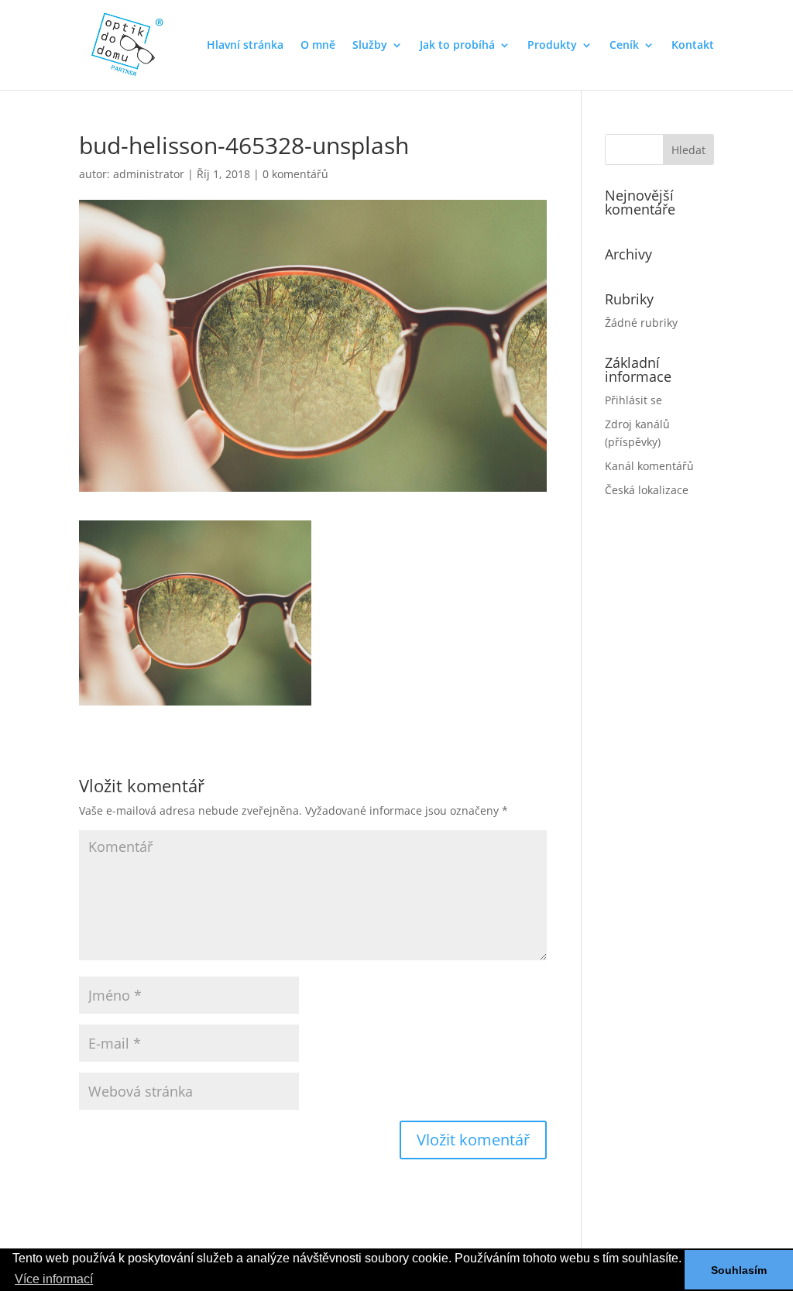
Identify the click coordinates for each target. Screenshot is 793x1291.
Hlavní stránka (245, 45)
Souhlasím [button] (739, 1270)
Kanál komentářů (649, 465)
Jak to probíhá (457, 45)
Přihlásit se (633, 400)
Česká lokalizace (646, 489)
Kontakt (692, 45)
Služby (369, 45)
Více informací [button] (54, 1279)
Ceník (624, 45)
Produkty (552, 45)
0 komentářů (295, 174)
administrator (148, 174)
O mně (317, 45)
